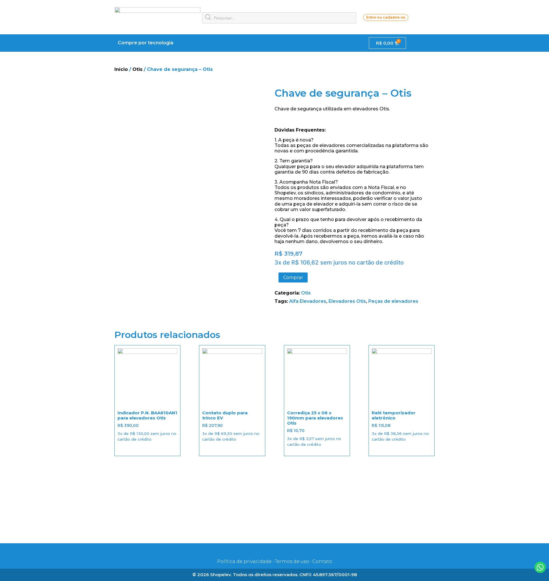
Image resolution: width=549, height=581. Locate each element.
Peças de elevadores (393, 301)
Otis (137, 69)
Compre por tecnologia (145, 42)
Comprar (293, 277)
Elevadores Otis (347, 301)
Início (121, 69)
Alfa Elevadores (307, 301)
